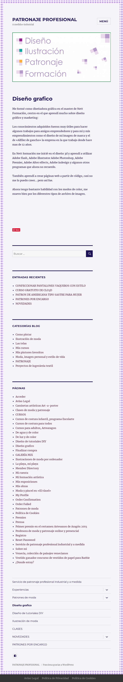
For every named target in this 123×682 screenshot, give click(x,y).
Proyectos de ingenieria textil (34, 365)
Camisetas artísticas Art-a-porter (37, 405)
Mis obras (22, 486)
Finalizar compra (26, 450)
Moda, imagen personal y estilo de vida (40, 356)
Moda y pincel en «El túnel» (33, 490)
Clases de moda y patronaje (33, 410)
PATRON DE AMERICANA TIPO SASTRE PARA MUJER (49, 294)
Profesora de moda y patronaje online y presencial (47, 531)
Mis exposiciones (26, 481)
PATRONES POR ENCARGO (32, 299)
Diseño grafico (25, 445)
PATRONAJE (23, 361)
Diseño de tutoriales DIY (31, 441)
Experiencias (20, 589)
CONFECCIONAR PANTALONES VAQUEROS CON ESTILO (51, 285)
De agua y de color (27, 432)
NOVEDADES (24, 303)
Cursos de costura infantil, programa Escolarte (45, 419)
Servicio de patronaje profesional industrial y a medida (50, 544)
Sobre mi (21, 548)
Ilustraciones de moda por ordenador (39, 459)
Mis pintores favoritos (30, 352)
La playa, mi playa (27, 463)
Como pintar (23, 334)
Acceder (20, 396)
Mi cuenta (22, 472)
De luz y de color (26, 437)
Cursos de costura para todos (34, 423)
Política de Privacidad (55, 678)
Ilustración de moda (28, 339)
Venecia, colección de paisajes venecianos (42, 553)
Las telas (21, 343)
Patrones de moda (27, 508)
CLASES (17, 628)
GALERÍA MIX (24, 454)
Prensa (20, 522)
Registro (21, 535)
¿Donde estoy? (25, 562)
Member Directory (27, 468)
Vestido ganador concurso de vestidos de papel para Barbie (53, 557)
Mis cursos (22, 347)
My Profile (22, 495)
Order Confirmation (28, 499)
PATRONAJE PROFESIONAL (44, 19)
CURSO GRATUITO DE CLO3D (34, 290)
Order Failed (23, 504)
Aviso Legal (23, 401)
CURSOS (21, 414)
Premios (21, 517)
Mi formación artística (30, 477)
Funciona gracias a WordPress (58, 664)
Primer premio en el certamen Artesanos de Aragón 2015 (51, 526)
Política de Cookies (27, 513)
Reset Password (25, 539)
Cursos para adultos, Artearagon (36, 428)
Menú (103, 21)
